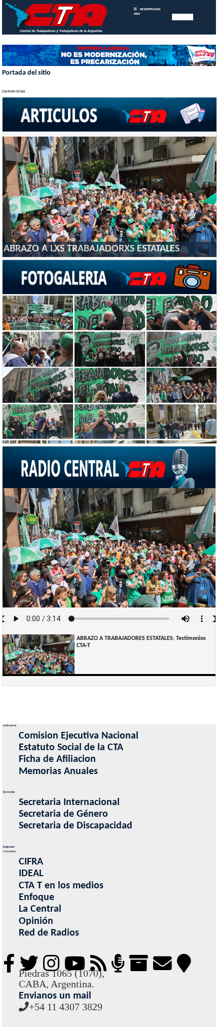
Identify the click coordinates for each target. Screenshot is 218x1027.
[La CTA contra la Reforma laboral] (108, 56)
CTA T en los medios (61, 886)
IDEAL (31, 874)
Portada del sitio (26, 73)
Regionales (9, 847)
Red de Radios (49, 933)
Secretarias (9, 792)
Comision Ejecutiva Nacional (78, 736)
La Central (40, 909)
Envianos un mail (55, 996)
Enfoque (36, 897)
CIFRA (31, 862)
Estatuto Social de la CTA (71, 748)
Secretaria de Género (63, 814)
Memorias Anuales (58, 771)
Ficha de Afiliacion (57, 759)
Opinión (36, 921)
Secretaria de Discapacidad (75, 826)
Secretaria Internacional (69, 802)
